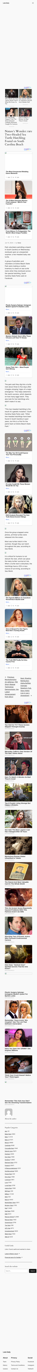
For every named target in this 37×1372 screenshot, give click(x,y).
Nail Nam (8, 1211)
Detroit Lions (9, 1151)
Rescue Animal (9, 1217)
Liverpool (8, 1179)
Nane (19, 243)
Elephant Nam (9, 1162)
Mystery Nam (9, 1205)
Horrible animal (9, 1171)
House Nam (8, 1174)
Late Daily (6, 3)
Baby (6, 1137)
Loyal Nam (8, 1185)
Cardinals (8, 1145)
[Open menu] (33, 3)
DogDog (7, 1160)
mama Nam (8, 1188)
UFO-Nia (7, 1228)
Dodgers (7, 1154)
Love (6, 1182)
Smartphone (8, 1222)
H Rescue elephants (11, 1168)
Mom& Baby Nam (10, 1202)
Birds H (7, 1142)
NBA (6, 1214)
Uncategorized (9, 1231)
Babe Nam (8, 1134)
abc (6, 1131)
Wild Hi (7, 1237)
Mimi (6, 1197)
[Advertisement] (18, 26)
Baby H (7, 1140)
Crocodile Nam (9, 1148)
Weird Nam (8, 1234)
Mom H (7, 1199)
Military (7, 1194)
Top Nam (8, 1225)
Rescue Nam (9, 1219)
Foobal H (7, 1165)
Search (33, 1271)
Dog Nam (8, 1157)
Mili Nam (7, 1191)
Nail (6, 1208)
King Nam (8, 1177)
